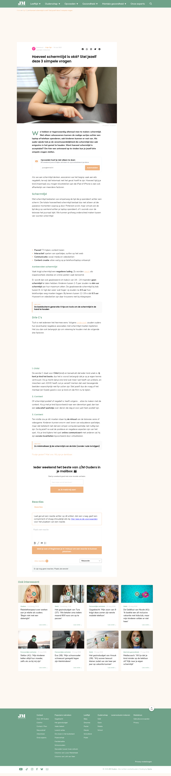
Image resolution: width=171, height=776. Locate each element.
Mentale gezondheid (113, 3)
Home (19, 10)
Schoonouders (60, 745)
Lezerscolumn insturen (120, 715)
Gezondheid (88, 3)
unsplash (113, 125)
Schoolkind (88, 734)
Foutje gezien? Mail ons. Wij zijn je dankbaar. (52, 454)
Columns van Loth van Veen (65, 756)
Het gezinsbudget (61, 723)
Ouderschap (51, 3)
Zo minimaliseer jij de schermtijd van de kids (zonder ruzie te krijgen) (67, 446)
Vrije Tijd (25, 10)
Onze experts (138, 3)
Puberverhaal (59, 738)
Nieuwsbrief (41, 730)
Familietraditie (60, 741)
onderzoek (82, 322)
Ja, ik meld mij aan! (67, 489)
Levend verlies (60, 730)
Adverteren (41, 734)
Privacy (136, 723)
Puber (86, 738)
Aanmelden (92, 167)
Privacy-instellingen (143, 762)
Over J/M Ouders (43, 719)
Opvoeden (70, 3)
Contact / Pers (42, 726)
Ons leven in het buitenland (64, 734)
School (100, 730)
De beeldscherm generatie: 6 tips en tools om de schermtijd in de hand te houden (65, 308)
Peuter (86, 726)
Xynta (150, 769)
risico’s (87, 271)
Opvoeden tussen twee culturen (66, 749)
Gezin (100, 723)
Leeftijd (34, 3)
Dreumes (87, 723)
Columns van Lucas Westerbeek (66, 753)
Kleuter (86, 730)
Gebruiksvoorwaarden (141, 719)
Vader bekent (59, 726)
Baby (85, 719)
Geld (99, 719)
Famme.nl (39, 47)
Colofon (39, 723)
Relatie (100, 726)
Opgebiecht (59, 719)
